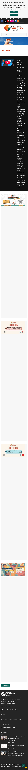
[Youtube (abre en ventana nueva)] (8, 710)
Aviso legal (13, 764)
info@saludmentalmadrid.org (9, 18)
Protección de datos (12, 766)
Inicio (5, 41)
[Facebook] (2, 21)
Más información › (5, 706)
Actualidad (10, 41)
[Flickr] (11, 21)
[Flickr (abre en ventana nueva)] (10, 710)
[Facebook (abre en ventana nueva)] (2, 710)
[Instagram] (13, 21)
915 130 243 (6, 724)
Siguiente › (6, 685)
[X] (5, 21)
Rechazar (14, 15)
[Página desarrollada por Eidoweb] (26, 768)
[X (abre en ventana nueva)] (5, 710)
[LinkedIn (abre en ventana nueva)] (16, 710)
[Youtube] (8, 21)
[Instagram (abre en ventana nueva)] (13, 710)
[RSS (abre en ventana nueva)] (18, 21)
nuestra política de (13, 9)
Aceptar (14, 12)
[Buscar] (25, 22)
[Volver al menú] (23, 765)
